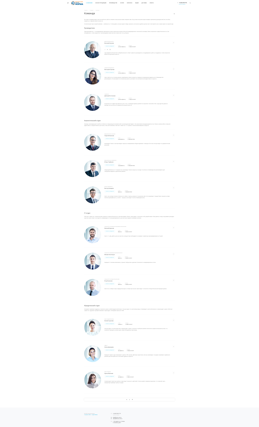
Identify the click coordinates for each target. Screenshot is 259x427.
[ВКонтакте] (126, 399)
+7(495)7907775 (183, 2)
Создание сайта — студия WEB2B (90, 414)
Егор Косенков (108, 281)
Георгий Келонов (109, 135)
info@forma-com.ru (117, 417)
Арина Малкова (108, 373)
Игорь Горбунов (108, 162)
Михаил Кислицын (109, 254)
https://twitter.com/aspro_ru (107, 49)
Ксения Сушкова (108, 320)
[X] (132, 399)
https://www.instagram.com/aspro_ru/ (110, 49)
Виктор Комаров (109, 188)
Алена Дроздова (109, 347)
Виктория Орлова (109, 69)
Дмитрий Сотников (109, 96)
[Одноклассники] (129, 399)
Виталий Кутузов (109, 43)
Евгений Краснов (109, 228)
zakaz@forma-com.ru (117, 418)
